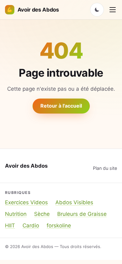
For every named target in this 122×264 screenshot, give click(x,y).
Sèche (42, 214)
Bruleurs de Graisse (82, 214)
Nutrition (16, 214)
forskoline (59, 225)
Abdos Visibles (74, 202)
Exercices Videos (26, 202)
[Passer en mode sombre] (97, 10)
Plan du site (105, 168)
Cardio (31, 225)
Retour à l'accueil (61, 106)
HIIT (10, 225)
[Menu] (112, 10)
